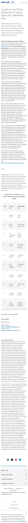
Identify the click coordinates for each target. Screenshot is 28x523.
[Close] (26, 513)
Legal (14, 501)
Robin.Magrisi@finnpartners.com (10, 327)
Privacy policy (14, 505)
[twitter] (12, 460)
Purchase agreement (14, 508)
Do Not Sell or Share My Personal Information (14, 466)
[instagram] (16, 460)
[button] (22, 2)
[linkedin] (20, 460)
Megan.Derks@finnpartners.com (10, 330)
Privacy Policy (22, 521)
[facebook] (8, 460)
